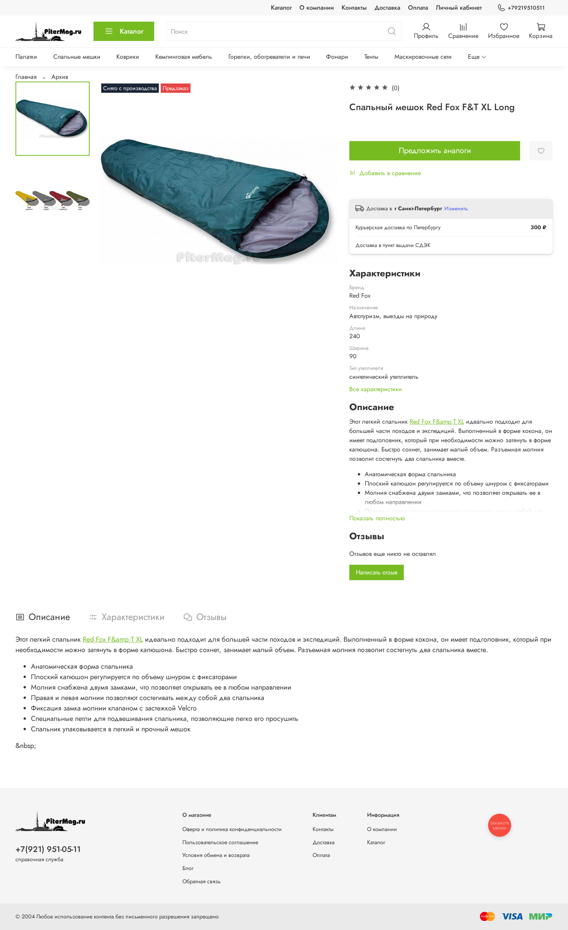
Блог (188, 868)
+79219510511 (526, 8)
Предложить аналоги (435, 150)
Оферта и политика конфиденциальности (232, 829)
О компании (316, 7)
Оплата (418, 7)
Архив (59, 76)
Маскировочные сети (423, 56)
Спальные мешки (76, 56)
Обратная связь (201, 881)
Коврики (127, 56)
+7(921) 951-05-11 (48, 849)
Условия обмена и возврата (216, 855)
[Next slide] (322, 200)
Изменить (456, 208)
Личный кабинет (459, 7)
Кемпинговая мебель (183, 56)
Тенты (371, 56)
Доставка (387, 7)
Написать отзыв (376, 572)
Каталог (281, 7)
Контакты (354, 7)
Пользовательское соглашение (220, 842)
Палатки (26, 56)
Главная (26, 76)
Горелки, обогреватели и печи (269, 56)
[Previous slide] (114, 200)
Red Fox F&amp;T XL (437, 421)
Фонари (337, 56)
